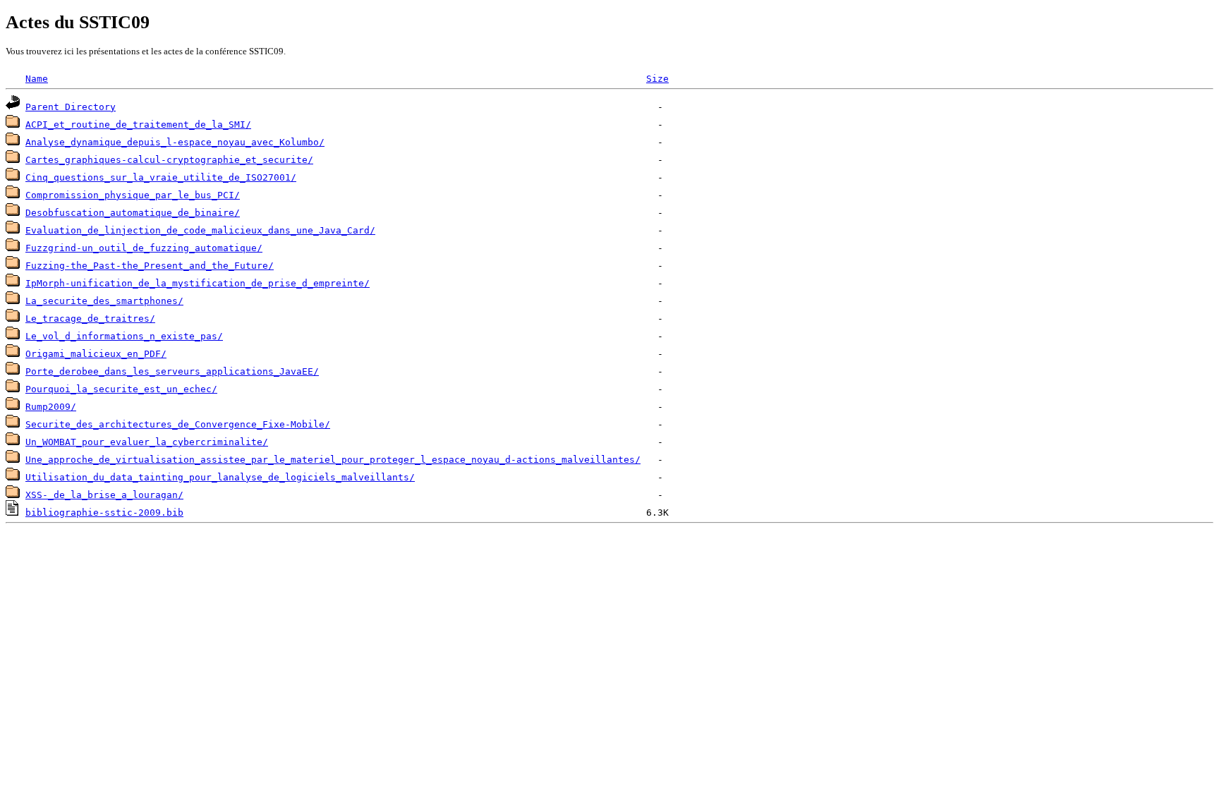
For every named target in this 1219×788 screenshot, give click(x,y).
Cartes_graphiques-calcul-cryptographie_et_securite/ (169, 159)
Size (657, 78)
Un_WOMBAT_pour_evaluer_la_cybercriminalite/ (146, 442)
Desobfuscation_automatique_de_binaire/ (132, 212)
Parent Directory (70, 107)
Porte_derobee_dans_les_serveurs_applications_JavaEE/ (172, 371)
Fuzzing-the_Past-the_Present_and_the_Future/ (149, 265)
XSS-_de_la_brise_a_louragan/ (104, 495)
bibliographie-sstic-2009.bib (104, 512)
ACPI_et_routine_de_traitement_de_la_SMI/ (138, 124)
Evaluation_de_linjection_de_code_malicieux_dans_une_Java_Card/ (200, 230)
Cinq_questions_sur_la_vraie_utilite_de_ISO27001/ (160, 177)
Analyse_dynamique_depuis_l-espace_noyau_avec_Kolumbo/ (175, 142)
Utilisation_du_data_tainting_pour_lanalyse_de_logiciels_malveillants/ (220, 477)
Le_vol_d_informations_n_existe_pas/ (124, 336)
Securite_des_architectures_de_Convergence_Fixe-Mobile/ (177, 424)
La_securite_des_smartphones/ (104, 301)
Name (36, 78)
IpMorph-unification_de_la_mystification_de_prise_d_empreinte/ (197, 283)
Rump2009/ (50, 406)
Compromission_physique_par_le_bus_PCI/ (132, 195)
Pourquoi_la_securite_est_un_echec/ (121, 389)
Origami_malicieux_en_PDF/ (95, 353)
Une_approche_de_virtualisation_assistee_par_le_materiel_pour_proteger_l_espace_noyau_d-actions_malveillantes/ (333, 459)
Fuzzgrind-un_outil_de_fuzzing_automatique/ (143, 248)
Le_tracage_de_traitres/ (90, 318)
